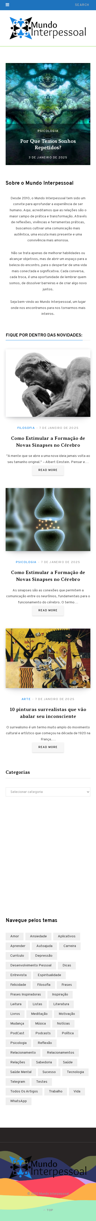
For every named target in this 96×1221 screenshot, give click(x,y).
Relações (17, 1062)
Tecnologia (75, 1072)
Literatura (61, 1004)
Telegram (17, 1082)
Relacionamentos (60, 1053)
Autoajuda (44, 946)
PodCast (17, 1033)
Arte (26, 699)
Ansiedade (38, 936)
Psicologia (48, 131)
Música (40, 1023)
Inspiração (60, 994)
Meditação (39, 1014)
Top (49, 1210)
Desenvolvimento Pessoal (30, 965)
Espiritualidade (49, 975)
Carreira (69, 946)
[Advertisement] (48, 857)
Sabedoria (44, 1062)
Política (68, 1033)
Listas (37, 1004)
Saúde (68, 1062)
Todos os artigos (24, 1091)
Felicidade (18, 985)
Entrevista (18, 975)
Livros (15, 1014)
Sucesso (49, 1072)
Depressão (43, 956)
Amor (14, 936)
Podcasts (43, 1033)
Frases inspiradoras (25, 994)
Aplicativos (67, 936)
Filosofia (26, 428)
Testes (41, 1082)
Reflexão (45, 1043)
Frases (66, 985)
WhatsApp (18, 1101)
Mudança (17, 1023)
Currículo (17, 956)
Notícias (63, 1023)
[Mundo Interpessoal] (48, 28)
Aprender (17, 946)
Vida (76, 1091)
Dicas (66, 965)
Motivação (67, 1014)
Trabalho (55, 1091)
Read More (48, 470)
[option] (48, 114)
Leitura (16, 1004)
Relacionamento (23, 1053)
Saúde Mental (20, 1072)
